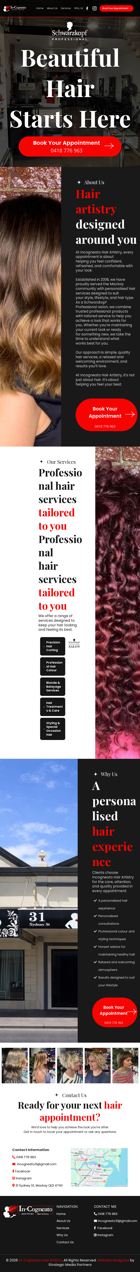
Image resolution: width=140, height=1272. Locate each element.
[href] (99, 1167)
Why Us (62, 1235)
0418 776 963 (26, 1157)
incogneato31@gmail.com (37, 1164)
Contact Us (65, 1242)
